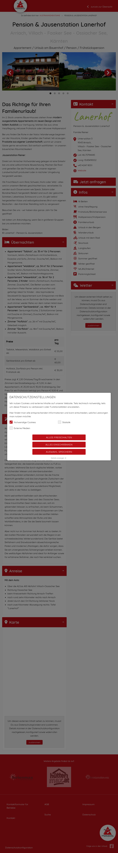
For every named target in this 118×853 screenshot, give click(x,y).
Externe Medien (22, 428)
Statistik (66, 422)
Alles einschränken (59, 444)
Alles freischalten (59, 437)
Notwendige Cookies (25, 422)
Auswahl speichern (59, 451)
